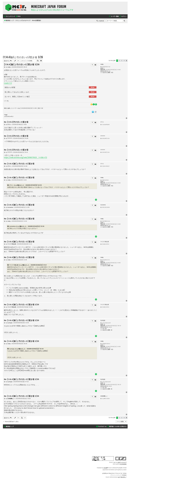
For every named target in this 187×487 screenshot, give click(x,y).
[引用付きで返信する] (95, 65)
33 (104, 324)
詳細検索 (101, 21)
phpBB (105, 468)
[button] (126, 60)
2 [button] (119, 60)
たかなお (102, 320)
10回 (112, 72)
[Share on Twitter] (93, 112)
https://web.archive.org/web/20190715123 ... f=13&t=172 (25, 157)
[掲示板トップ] (16, 7)
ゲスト (11, 185)
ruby (101, 64)
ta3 (119, 477)
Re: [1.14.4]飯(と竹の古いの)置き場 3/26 (21, 305)
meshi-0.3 (8, 83)
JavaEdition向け (9, 116)
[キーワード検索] (124, 20)
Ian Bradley (123, 464)
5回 (106, 328)
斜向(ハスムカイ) (122, 462)
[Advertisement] (65, 38)
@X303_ (123, 477)
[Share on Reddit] (95, 112)
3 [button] (121, 60)
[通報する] (92, 65)
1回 (111, 330)
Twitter (125, 473)
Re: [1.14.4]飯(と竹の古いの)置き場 (19, 164)
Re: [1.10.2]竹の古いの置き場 (16, 122)
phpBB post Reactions (108, 473)
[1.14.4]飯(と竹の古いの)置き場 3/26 (23, 57)
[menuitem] (18, 16)
